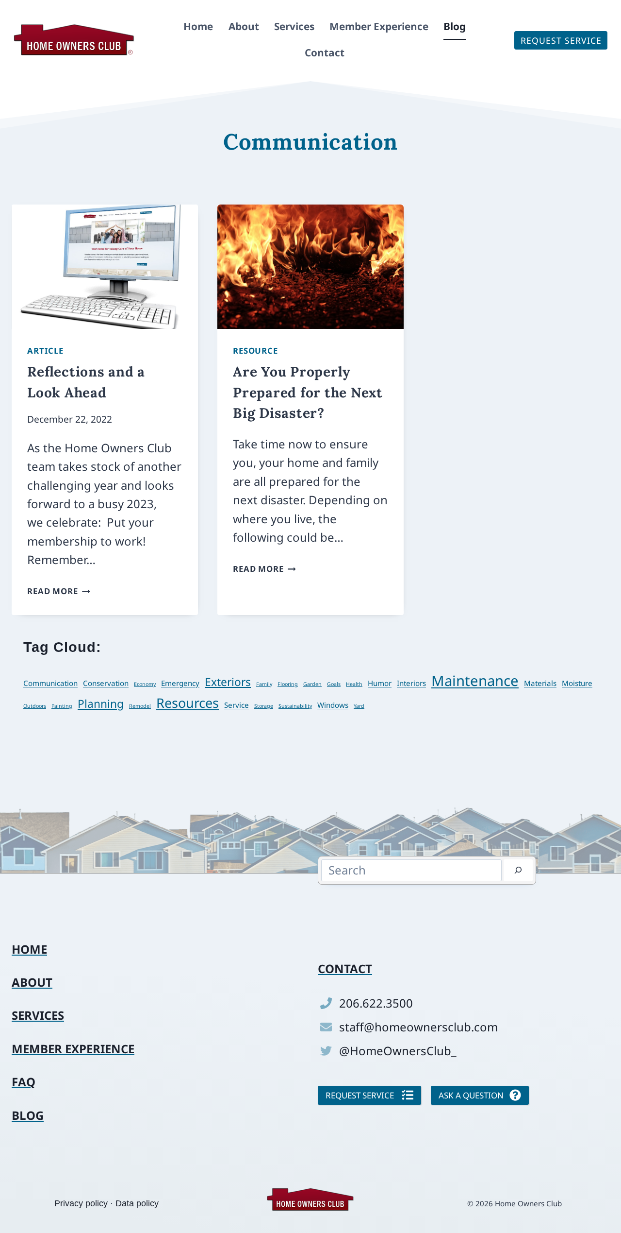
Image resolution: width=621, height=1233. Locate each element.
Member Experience (378, 26)
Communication (50, 683)
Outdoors (34, 705)
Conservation (106, 683)
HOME (29, 949)
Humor (380, 683)
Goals (334, 684)
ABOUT (32, 982)
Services (294, 26)
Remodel (140, 705)
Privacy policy (81, 1203)
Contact (324, 52)
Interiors (411, 683)
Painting (61, 705)
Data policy (137, 1203)
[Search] (518, 870)
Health (354, 684)
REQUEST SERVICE (561, 40)
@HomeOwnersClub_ (398, 1051)
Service (236, 705)
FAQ (23, 1082)
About (244, 26)
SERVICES (38, 1015)
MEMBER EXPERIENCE (73, 1049)
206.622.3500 (376, 1003)
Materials (540, 683)
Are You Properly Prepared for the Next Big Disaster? (308, 392)
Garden (312, 684)
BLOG (28, 1115)
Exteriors (228, 681)
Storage (263, 705)
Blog (454, 26)
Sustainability (295, 705)
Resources (187, 703)
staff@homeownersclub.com (418, 1027)
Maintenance (475, 680)
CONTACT (345, 968)
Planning (101, 703)
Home (198, 26)
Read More (58, 591)
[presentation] (105, 267)
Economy (145, 684)
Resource (255, 350)
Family (264, 684)
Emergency (180, 683)
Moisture (577, 683)
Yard (359, 705)
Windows (332, 705)
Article (45, 350)
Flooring (288, 684)
